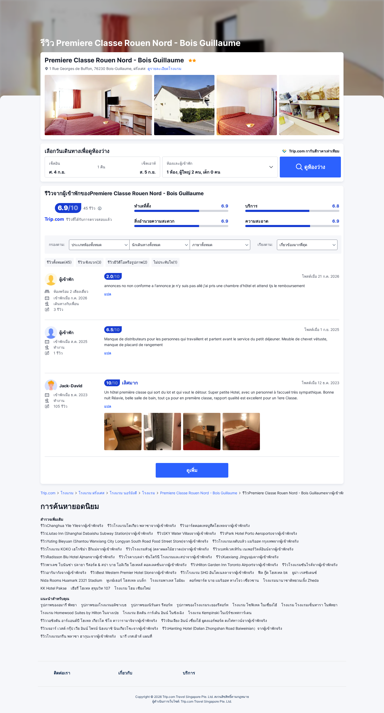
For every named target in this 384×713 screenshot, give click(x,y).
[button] (342, 8)
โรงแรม (67, 493)
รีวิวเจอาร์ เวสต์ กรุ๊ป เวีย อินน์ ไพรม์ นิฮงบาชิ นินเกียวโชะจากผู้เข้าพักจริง (99, 628)
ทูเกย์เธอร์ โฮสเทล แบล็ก (126, 580)
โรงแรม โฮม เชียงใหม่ (132, 588)
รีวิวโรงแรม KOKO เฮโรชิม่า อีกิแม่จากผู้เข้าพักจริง (81, 549)
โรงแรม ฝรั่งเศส (91, 493)
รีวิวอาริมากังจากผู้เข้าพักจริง (63, 572)
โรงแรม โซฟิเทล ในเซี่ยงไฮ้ (254, 605)
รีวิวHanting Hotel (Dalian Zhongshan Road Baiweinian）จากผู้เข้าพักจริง (222, 628)
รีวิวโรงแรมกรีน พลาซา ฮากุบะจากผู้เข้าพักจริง (78, 636)
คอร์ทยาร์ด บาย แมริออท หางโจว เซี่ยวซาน (224, 580)
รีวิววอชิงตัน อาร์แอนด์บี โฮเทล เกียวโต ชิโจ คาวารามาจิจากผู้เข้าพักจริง (98, 620)
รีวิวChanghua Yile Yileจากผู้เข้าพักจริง (71, 525)
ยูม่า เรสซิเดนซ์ (304, 572)
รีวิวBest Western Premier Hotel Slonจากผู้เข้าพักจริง (133, 572)
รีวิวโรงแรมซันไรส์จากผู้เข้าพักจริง (310, 564)
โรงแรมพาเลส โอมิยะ (167, 580)
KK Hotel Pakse (53, 588)
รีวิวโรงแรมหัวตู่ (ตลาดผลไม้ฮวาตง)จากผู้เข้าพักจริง (167, 549)
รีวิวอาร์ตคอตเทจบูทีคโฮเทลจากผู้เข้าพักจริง (215, 525)
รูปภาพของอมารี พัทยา (58, 605)
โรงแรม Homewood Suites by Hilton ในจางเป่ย (79, 612)
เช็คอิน (54, 163)
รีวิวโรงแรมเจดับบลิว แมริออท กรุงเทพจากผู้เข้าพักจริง (255, 541)
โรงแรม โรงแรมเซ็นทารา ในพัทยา (309, 605)
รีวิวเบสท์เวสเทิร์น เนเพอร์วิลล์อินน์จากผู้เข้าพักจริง (253, 549)
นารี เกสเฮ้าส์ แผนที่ (136, 636)
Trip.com (47, 493)
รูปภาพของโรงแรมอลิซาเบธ (104, 605)
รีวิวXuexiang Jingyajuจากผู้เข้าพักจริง (247, 557)
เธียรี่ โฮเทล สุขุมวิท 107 (90, 588)
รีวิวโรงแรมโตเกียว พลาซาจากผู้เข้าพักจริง (141, 525)
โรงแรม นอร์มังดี (123, 493)
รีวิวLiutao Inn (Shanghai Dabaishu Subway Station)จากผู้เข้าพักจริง (96, 533)
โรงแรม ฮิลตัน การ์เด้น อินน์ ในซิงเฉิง (153, 612)
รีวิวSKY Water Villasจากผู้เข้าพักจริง (186, 533)
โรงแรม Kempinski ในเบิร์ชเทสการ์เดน (220, 612)
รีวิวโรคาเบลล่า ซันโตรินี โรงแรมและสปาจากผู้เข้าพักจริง (165, 557)
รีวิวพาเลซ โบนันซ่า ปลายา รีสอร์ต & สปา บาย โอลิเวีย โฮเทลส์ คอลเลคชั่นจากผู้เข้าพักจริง (113, 564)
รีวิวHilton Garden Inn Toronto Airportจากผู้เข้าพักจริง (234, 564)
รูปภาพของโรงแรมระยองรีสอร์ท (202, 605)
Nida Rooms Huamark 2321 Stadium (71, 580)
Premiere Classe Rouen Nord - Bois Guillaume (198, 493)
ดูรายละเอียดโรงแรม (164, 68)
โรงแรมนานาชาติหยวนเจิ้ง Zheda (291, 580)
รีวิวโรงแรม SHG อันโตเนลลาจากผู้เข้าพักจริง (217, 572)
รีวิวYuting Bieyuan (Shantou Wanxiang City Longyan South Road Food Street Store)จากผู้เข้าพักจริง (124, 541)
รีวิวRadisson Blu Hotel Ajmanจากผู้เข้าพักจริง (77, 557)
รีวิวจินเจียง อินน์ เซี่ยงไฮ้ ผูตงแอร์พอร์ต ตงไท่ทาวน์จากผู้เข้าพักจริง (214, 620)
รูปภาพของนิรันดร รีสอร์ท (151, 605)
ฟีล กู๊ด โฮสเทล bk (273, 572)
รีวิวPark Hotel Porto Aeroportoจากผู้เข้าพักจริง (258, 533)
